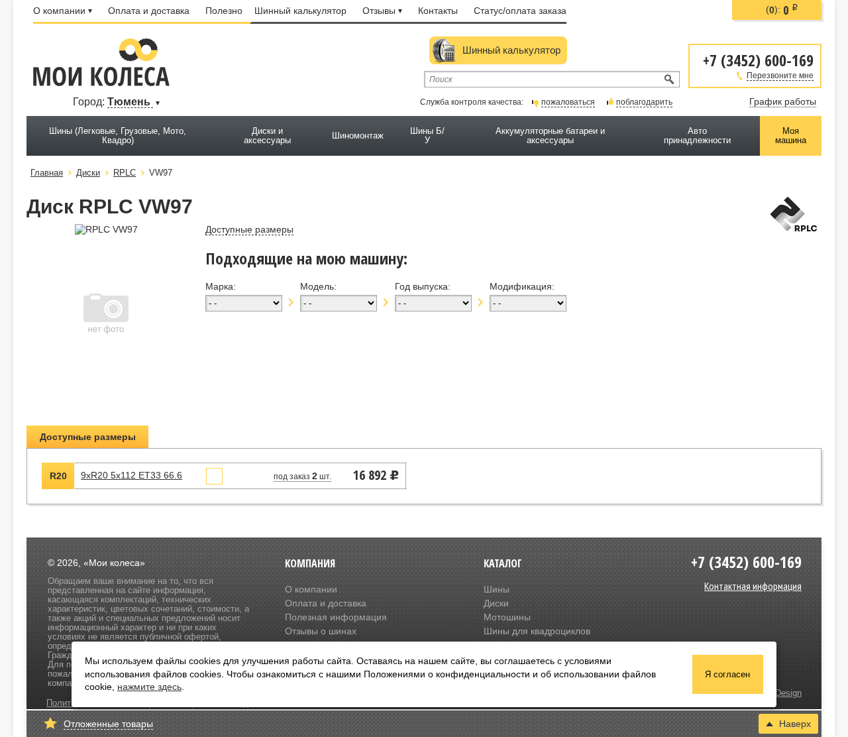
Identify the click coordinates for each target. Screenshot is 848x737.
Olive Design (777, 693)
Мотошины (507, 617)
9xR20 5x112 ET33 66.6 (131, 475)
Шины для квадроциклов (537, 631)
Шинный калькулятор (300, 10)
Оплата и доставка (148, 10)
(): (782, 10)
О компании (59, 10)
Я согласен (727, 674)
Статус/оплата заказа (520, 10)
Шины (496, 589)
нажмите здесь (149, 686)
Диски (496, 603)
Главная (46, 173)
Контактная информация (753, 586)
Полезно (223, 10)
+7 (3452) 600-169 (758, 59)
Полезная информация (336, 617)
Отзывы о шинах (320, 631)
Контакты (438, 10)
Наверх (795, 723)
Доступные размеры (88, 436)
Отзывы (379, 10)
